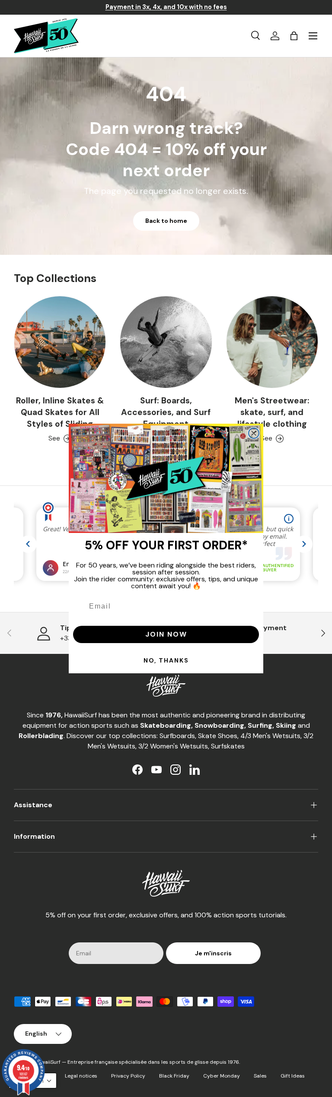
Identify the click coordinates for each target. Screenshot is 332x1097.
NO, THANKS (166, 660)
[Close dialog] (254, 433)
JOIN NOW (166, 634)
